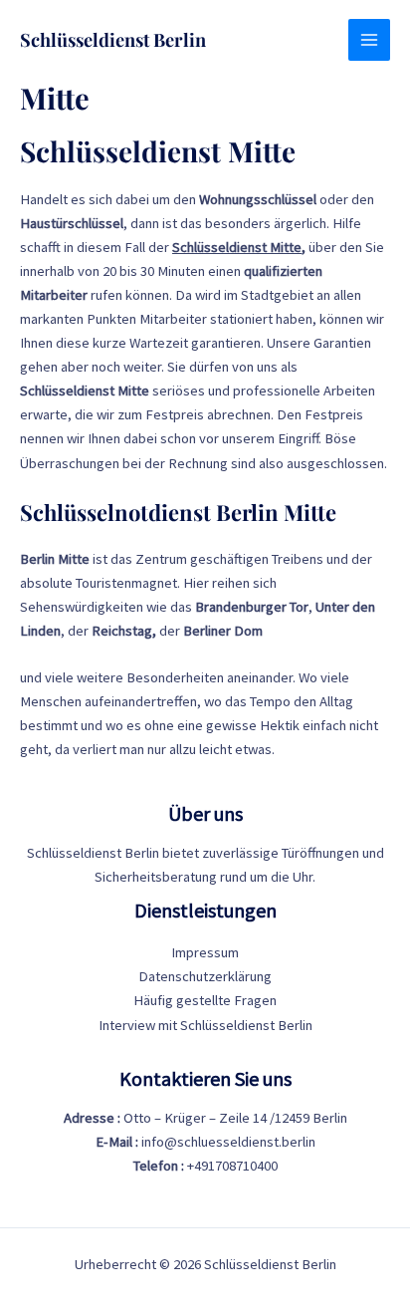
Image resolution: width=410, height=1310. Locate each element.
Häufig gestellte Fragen (205, 1000)
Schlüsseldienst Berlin (113, 39)
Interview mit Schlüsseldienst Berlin (205, 1025)
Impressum (205, 952)
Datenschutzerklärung (205, 976)
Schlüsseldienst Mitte (237, 247)
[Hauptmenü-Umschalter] (369, 40)
